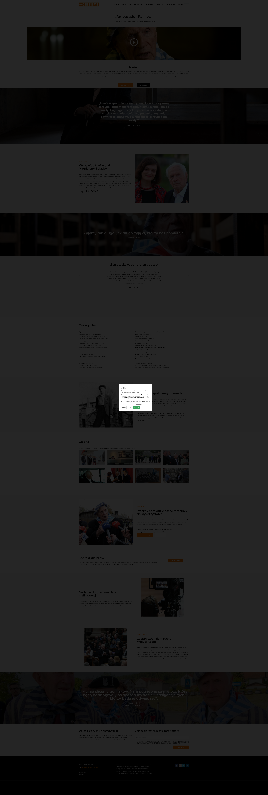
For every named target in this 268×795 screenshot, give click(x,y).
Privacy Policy (139, 404)
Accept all (136, 407)
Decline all (124, 407)
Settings (129, 407)
